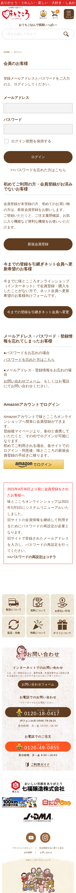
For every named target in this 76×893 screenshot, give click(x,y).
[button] (34, 464)
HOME (7, 52)
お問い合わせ (46, 852)
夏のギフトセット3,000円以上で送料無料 (38, 4)
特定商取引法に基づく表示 (51, 848)
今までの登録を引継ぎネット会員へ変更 (38, 312)
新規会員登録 (38, 244)
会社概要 (28, 852)
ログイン (38, 157)
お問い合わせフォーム (22, 381)
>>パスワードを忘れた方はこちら (38, 170)
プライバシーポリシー (22, 848)
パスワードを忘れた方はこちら (29, 360)
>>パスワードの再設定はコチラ (31, 557)
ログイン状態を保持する (31, 141)
